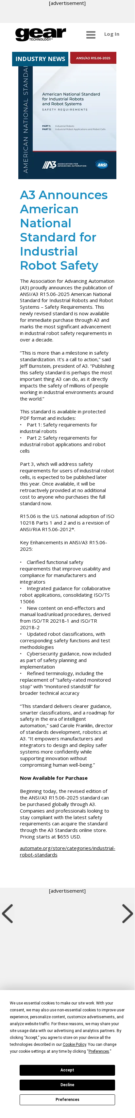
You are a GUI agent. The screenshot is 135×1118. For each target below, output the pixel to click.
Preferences (67, 1099)
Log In (111, 34)
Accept (67, 1070)
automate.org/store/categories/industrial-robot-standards (67, 851)
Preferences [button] (99, 1051)
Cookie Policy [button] (74, 1044)
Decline (67, 1085)
